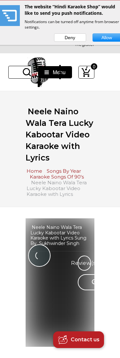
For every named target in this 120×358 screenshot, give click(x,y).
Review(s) (84, 263)
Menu (57, 72)
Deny (70, 37)
